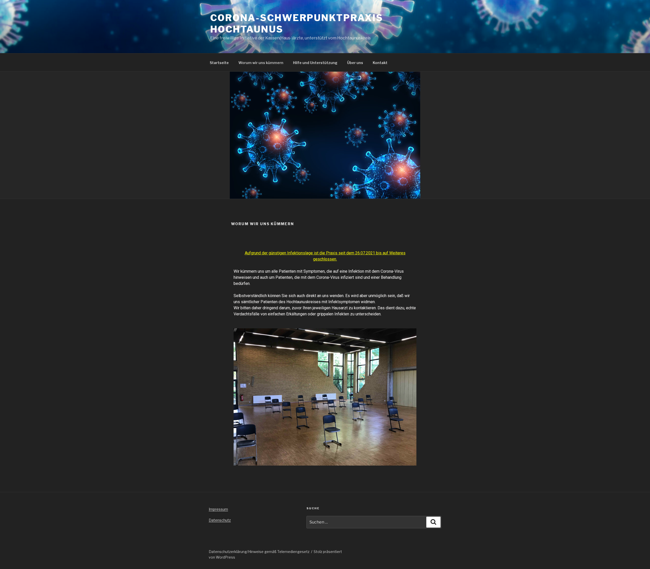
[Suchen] (433, 522)
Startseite (219, 62)
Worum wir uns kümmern (260, 62)
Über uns (355, 62)
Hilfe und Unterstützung (315, 62)
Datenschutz (220, 520)
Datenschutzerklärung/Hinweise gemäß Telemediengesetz (259, 551)
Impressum (218, 509)
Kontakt (380, 62)
